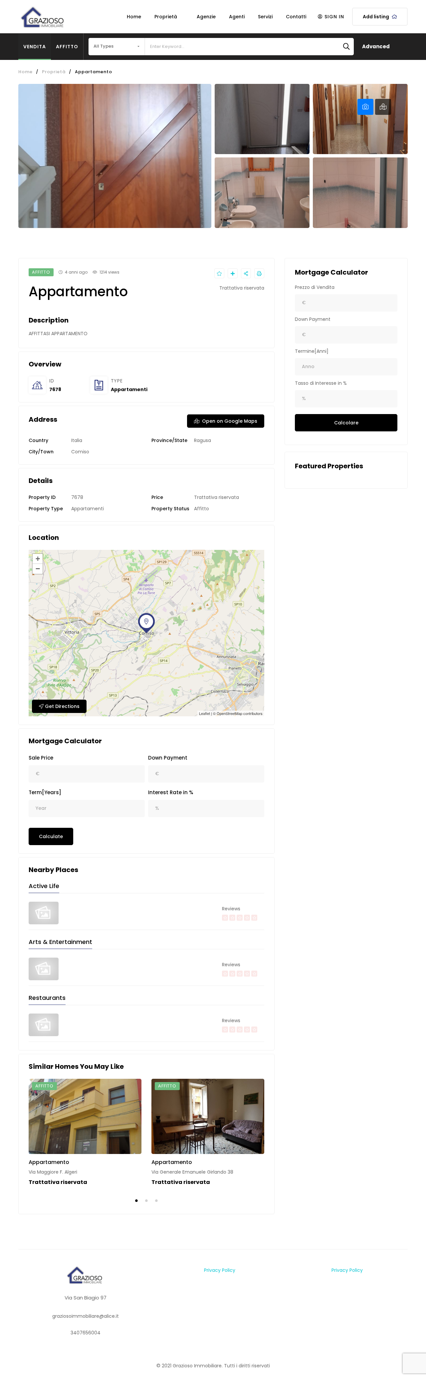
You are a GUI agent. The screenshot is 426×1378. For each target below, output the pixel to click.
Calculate (51, 836)
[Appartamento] (85, 1116)
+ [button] (38, 559)
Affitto (67, 46)
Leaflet (204, 713)
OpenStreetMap (229, 713)
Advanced (376, 46)
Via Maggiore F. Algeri (53, 1172)
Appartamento (49, 1162)
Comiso (80, 451)
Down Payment (167, 757)
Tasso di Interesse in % (321, 383)
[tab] (365, 107)
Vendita (34, 46)
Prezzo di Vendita (314, 287)
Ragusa (202, 440)
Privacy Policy (219, 1270)
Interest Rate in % (170, 792)
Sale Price (41, 757)
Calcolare (346, 422)
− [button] (38, 569)
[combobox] (117, 46)
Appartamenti (129, 389)
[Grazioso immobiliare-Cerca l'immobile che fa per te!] (43, 17)
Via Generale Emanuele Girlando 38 (192, 1172)
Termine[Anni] (311, 351)
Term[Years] (45, 792)
